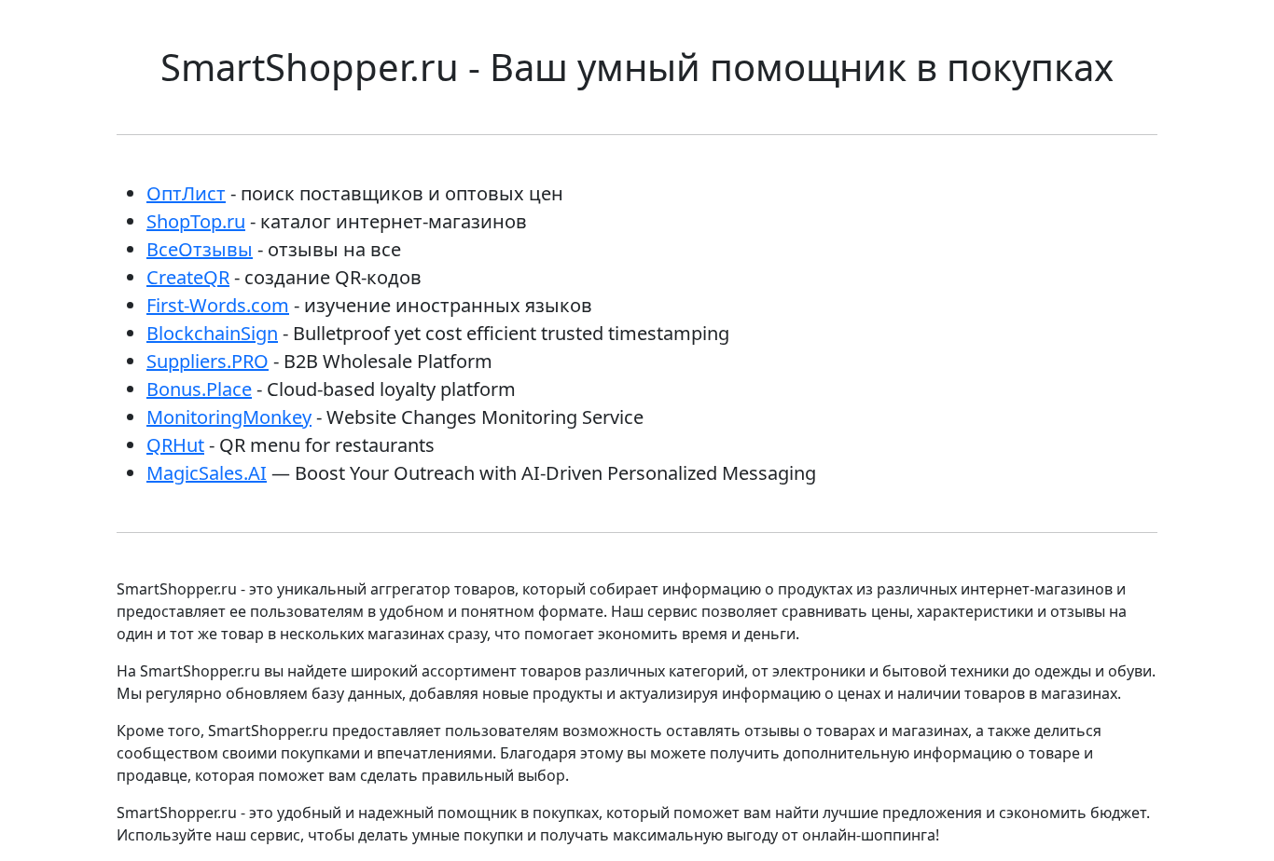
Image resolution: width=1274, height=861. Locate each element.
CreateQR (187, 277)
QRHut (175, 445)
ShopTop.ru (195, 221)
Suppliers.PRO (207, 361)
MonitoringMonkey (229, 417)
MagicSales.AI (206, 472)
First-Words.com (217, 305)
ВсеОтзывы (199, 249)
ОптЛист (186, 193)
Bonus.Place (199, 389)
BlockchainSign (212, 333)
